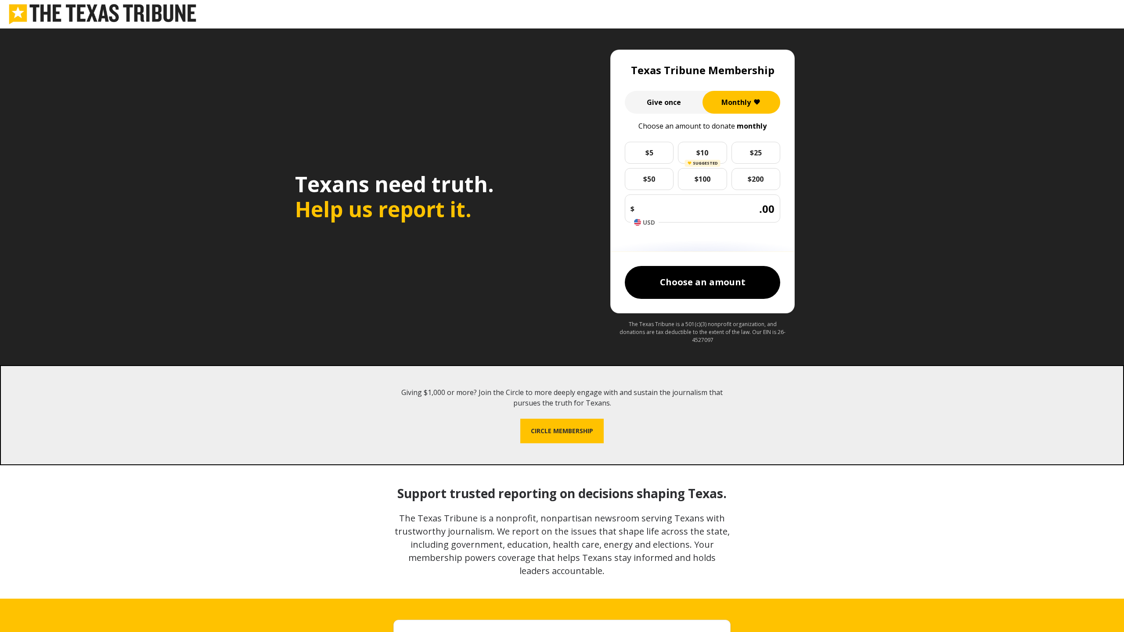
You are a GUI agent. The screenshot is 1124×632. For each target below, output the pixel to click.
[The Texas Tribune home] (102, 14)
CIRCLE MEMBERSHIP (562, 431)
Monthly (736, 102)
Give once (664, 102)
